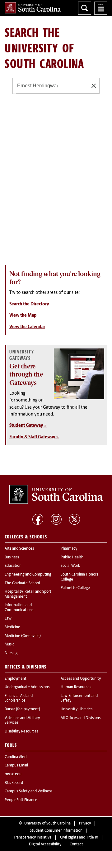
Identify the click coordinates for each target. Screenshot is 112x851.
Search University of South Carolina (84, 8)
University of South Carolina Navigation (100, 8)
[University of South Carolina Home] (33, 8)
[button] (94, 86)
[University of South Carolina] (56, 494)
